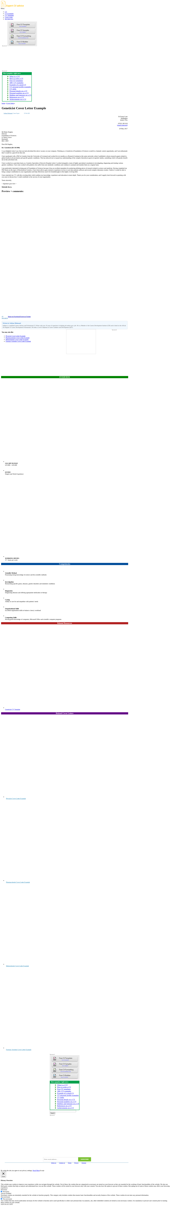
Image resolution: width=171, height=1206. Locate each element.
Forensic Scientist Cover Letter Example (18, 341)
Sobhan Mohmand (8, 113)
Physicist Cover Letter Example (15, 336)
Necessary (6, 1191)
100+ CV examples (16, 83)
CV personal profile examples (20, 87)
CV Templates (9, 15)
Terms (69, 1163)
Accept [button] (42, 1170)
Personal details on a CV (18, 91)
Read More (36, 1170)
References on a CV (17, 97)
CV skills (13, 89)
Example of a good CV (18, 85)
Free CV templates (16, 81)
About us (53, 1163)
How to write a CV (16, 79)
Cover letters (10, 103)
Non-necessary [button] (5, 1197)
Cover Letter (9, 17)
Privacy (76, 1163)
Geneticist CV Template (12, 709)
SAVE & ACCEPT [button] (7, 1204)
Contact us (62, 1163)
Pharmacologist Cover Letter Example (17, 338)
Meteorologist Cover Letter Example (17, 339)
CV (6, 12)
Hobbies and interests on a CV (20, 95)
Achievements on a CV (18, 99)
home (3, 103)
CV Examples (9, 13)
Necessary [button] (4, 1189)
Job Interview (9, 19)
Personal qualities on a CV (19, 93)
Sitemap (84, 1163)
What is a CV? (15, 76)
